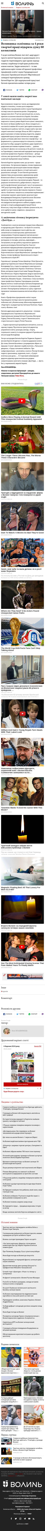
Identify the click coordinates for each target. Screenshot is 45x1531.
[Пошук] (43, 3)
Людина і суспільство (23, 7)
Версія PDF (37, 1046)
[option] (22, 1092)
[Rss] (33, 1519)
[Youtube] (29, 1518)
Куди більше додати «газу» (14, 1091)
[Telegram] (24, 1518)
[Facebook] (11, 1518)
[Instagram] (20, 1518)
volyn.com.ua (19, 1474)
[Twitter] (15, 1518)
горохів (5, 991)
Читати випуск (22, 1084)
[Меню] (2, 3)
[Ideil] (22, 1524)
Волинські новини (7, 7)
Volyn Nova (19, 376)
